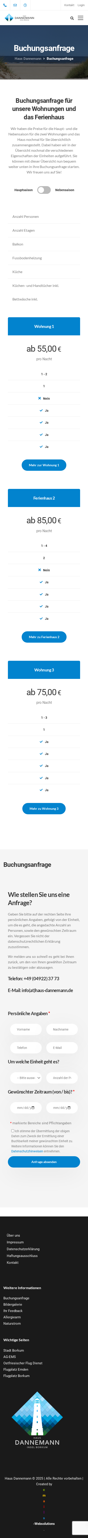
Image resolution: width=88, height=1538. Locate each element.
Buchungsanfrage (16, 1298)
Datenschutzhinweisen (27, 1151)
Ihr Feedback (13, 1311)
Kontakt (69, 5)
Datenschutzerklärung (23, 1249)
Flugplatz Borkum (16, 1376)
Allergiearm (12, 1317)
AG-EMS (9, 1357)
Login (81, 5)
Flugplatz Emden (15, 1369)
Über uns (13, 1235)
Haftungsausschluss (22, 1256)
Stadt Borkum (13, 1350)
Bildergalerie (12, 1304)
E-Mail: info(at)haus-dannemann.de (40, 990)
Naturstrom (12, 1324)
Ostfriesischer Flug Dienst (22, 1363)
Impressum (15, 1242)
